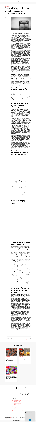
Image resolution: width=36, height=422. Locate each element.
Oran (18, 1)
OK (30, 419)
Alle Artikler (7, 6)
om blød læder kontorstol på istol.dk (17, 178)
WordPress (6, 418)
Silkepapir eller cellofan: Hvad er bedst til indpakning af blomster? (11, 377)
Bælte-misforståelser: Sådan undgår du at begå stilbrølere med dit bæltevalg (11, 359)
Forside (20, 417)
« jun (19, 397)
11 (20, 392)
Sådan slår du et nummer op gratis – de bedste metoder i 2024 (18, 411)
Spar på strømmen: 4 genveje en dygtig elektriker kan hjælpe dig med (18, 407)
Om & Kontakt (24, 417)
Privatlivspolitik (9, 418)
